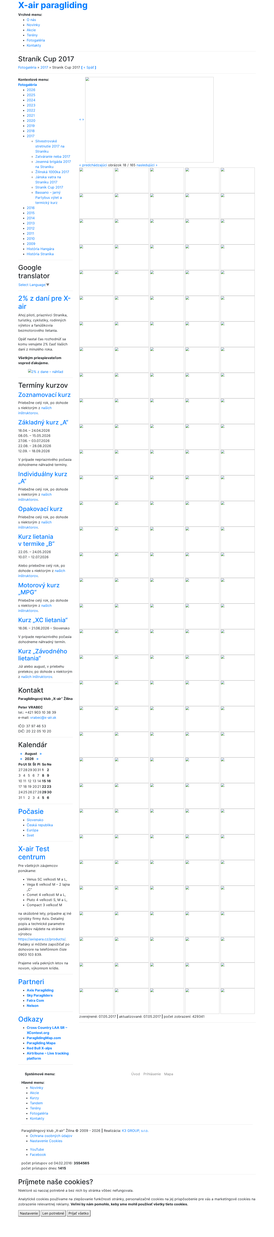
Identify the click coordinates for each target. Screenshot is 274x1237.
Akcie (31, 30)
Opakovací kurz (40, 508)
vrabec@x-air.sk (43, 717)
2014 (31, 218)
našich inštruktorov (36, 676)
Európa (32, 830)
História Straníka (40, 254)
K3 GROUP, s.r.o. (135, 1130)
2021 (31, 115)
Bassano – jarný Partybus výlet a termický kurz (48, 197)
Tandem (36, 1103)
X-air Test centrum (33, 853)
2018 (31, 131)
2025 (31, 95)
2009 (31, 244)
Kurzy (34, 1098)
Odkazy (30, 1019)
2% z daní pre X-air (44, 302)
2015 (31, 213)
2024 (31, 100)
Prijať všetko (78, 1213)
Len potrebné (53, 1213)
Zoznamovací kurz (44, 394)
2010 (31, 238)
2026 (31, 90)
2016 (31, 208)
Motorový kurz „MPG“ (39, 589)
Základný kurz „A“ (43, 422)
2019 (31, 126)
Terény (32, 35)
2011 (30, 233)
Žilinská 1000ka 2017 (52, 172)
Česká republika (40, 825)
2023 (31, 105)
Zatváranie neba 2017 (52, 156)
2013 (31, 223)
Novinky (33, 25)
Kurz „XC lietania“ (43, 620)
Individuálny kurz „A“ (42, 477)
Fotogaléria (36, 40)
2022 (31, 110)
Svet (30, 835)
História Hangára (40, 249)
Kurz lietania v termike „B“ (36, 540)
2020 (31, 120)
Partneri (31, 982)
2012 (31, 228)
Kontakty (34, 45)
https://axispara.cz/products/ (41, 939)
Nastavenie (29, 1213)
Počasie (31, 811)
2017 (44, 67)
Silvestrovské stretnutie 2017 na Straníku (49, 146)
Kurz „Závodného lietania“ (42, 655)
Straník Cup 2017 (49, 187)
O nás (31, 20)
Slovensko (35, 820)
